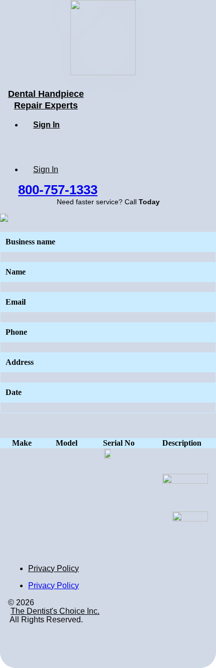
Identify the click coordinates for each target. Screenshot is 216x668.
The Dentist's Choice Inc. (55, 611)
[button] (58, 189)
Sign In (46, 124)
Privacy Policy (53, 568)
